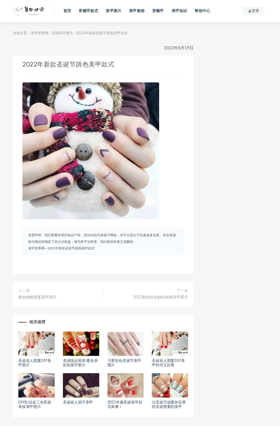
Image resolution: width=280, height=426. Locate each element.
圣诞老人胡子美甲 (78, 402)
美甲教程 (137, 11)
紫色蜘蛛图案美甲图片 (37, 297)
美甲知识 (179, 11)
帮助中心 (202, 11)
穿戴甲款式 (88, 11)
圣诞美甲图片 (62, 33)
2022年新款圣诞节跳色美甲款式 (71, 248)
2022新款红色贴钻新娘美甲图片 (160, 297)
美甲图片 (113, 11)
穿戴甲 (158, 11)
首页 (67, 11)
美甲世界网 (39, 33)
